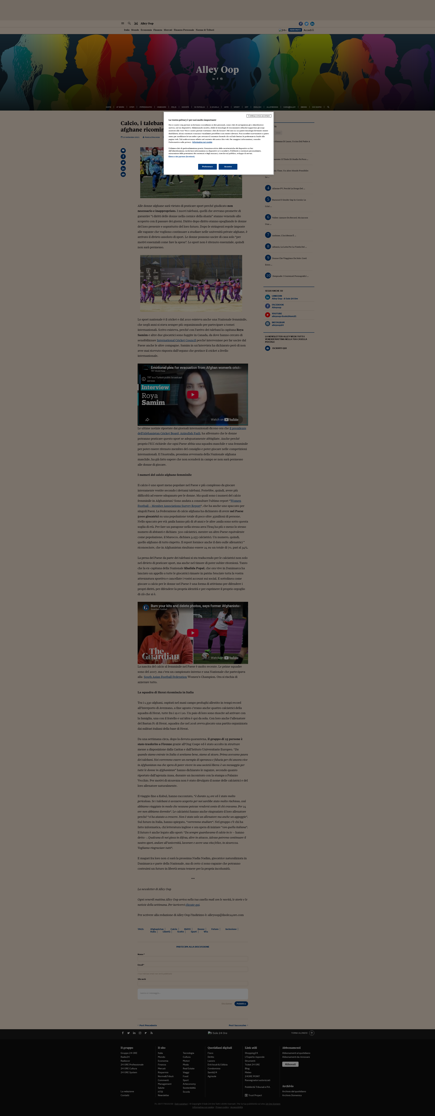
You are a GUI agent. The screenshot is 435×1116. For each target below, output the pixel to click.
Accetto (228, 167)
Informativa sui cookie (202, 142)
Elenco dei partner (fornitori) (182, 157)
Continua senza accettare (259, 116)
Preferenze (207, 167)
